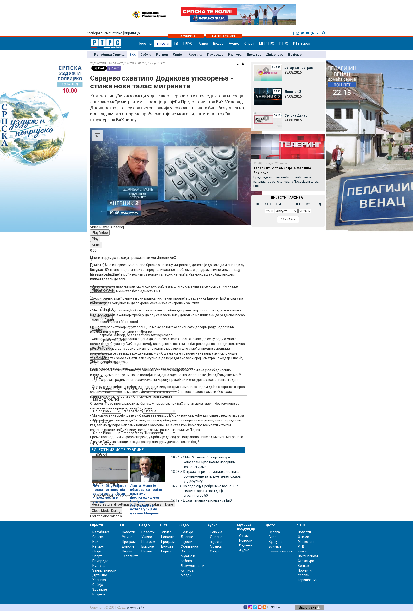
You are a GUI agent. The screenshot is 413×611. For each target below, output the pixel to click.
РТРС (283, 43)
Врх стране (308, 607)
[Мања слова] (238, 63)
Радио (203, 43)
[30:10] (267, 120)
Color (97, 411)
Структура (306, 561)
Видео (218, 43)
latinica (117, 33)
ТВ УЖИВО (186, 36)
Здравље (99, 589)
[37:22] (267, 96)
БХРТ (272, 607)
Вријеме (295, 54)
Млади (186, 575)
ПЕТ (298, 204)
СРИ (277, 204)
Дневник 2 (292, 91)
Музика (216, 546)
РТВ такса (301, 43)
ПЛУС (188, 43)
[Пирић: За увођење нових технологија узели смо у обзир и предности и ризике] (110, 467)
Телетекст (130, 556)
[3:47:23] (267, 72)
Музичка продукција (246, 527)
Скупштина (189, 546)
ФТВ (281, 607)
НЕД (317, 204)
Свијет (178, 54)
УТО (268, 204)
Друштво (253, 54)
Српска (274, 532)
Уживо (127, 537)
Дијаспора (274, 54)
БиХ (132, 54)
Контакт (304, 565)
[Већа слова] (243, 63)
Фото (270, 525)
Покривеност (308, 556)
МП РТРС (266, 43)
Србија (145, 54)
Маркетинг (306, 542)
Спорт (249, 43)
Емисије (128, 546)
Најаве (127, 551)
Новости (128, 532)
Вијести (163, 43)
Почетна (144, 43)
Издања (245, 545)
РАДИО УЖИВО (224, 36)
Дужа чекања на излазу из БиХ (201, 500)
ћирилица (132, 33)
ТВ (176, 43)
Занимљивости (104, 570)
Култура (235, 54)
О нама (244, 536)
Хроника (195, 54)
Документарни (192, 565)
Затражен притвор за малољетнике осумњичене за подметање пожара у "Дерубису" (206, 476)
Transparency (132, 411)
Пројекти (305, 570)
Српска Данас (295, 115)
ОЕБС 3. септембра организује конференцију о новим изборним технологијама (203, 462)
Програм (129, 542)
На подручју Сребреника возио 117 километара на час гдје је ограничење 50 (204, 490)
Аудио (234, 43)
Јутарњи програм (299, 68)
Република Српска (109, 54)
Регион (162, 54)
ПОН (256, 204)
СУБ (307, 204)
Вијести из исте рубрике (117, 449)
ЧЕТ (288, 204)
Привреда (215, 54)
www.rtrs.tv (135, 607)
